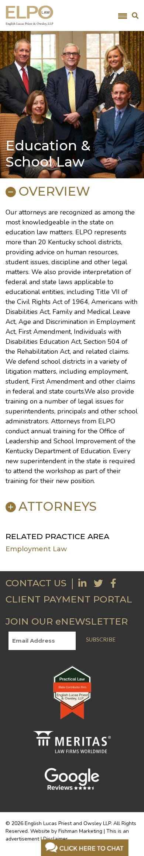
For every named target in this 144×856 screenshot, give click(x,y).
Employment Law (36, 549)
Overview (54, 191)
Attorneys (57, 506)
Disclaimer (55, 838)
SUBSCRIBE (101, 639)
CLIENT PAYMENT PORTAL (69, 599)
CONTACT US (36, 582)
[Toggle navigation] (122, 15)
